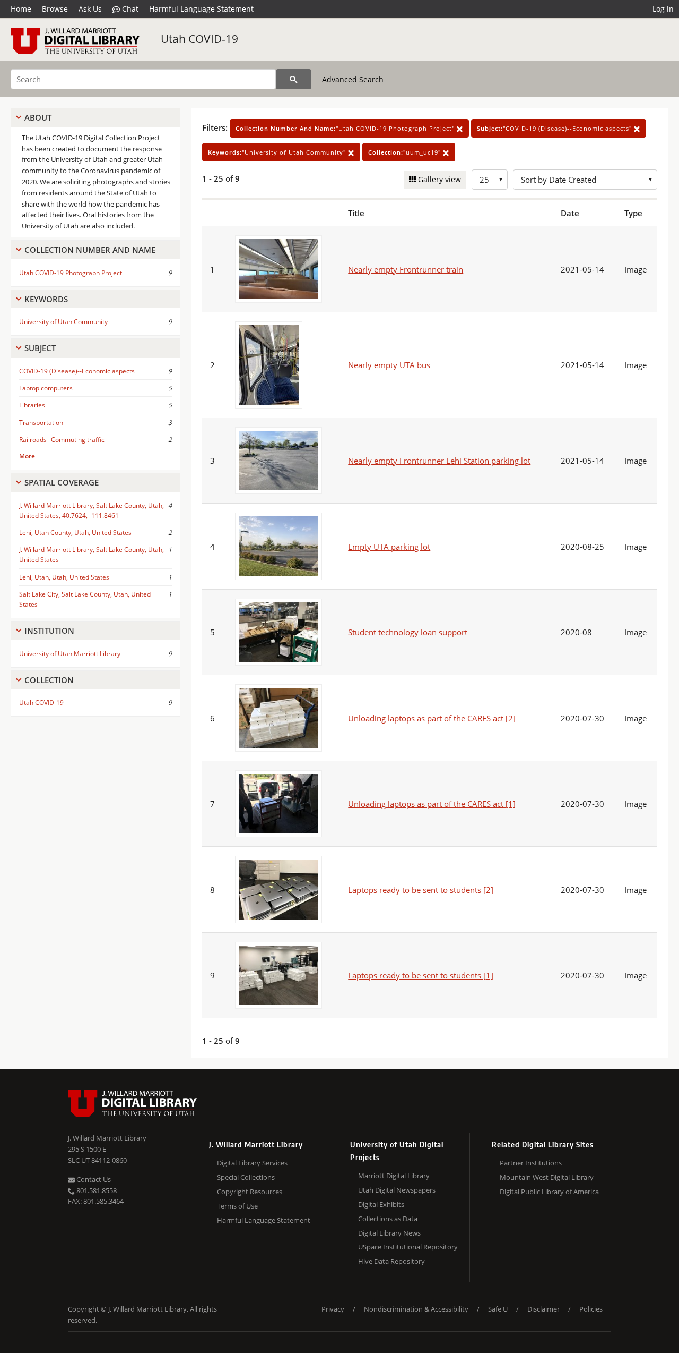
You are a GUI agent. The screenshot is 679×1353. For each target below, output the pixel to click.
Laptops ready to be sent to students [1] (420, 975)
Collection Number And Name (89, 249)
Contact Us (93, 1179)
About (37, 117)
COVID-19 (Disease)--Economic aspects (77, 371)
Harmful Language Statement (201, 9)
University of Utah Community (63, 321)
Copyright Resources (249, 1191)
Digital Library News (389, 1233)
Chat (129, 9)
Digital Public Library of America (549, 1191)
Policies (591, 1309)
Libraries (32, 405)
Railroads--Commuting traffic (62, 439)
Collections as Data (387, 1218)
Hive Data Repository (391, 1261)
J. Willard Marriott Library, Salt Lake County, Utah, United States (91, 554)
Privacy (332, 1309)
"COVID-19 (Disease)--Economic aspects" (555, 128)
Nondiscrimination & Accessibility (416, 1309)
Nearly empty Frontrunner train (405, 269)
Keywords (46, 299)
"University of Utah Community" (278, 152)
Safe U (498, 1309)
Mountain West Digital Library (547, 1177)
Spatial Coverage (61, 482)
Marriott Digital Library (394, 1175)
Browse (55, 9)
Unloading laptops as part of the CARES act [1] (432, 803)
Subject (40, 348)
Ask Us (90, 9)
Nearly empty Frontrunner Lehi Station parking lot (439, 460)
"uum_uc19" (405, 152)
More (27, 456)
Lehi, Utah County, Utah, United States (75, 532)
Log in (663, 9)
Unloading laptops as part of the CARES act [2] (432, 718)
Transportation (41, 422)
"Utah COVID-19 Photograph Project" (346, 128)
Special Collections (246, 1177)
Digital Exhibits (381, 1204)
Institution (49, 630)
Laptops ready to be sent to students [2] (420, 889)
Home (21, 9)
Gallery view (438, 179)
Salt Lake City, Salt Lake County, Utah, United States (85, 599)
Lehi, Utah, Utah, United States (64, 577)
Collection (49, 680)
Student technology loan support (407, 632)
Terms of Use (237, 1206)
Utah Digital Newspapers (397, 1190)
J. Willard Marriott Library (107, 1138)
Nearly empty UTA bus (389, 365)
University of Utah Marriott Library (69, 653)
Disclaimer (543, 1309)
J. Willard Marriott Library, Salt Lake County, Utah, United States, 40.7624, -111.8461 (91, 510)
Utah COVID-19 (199, 38)
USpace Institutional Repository (408, 1247)
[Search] (293, 79)
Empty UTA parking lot (389, 546)
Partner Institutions (531, 1163)
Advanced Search (353, 79)
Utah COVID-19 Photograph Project (70, 272)
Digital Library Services (252, 1163)
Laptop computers (46, 388)
